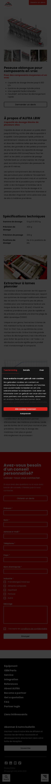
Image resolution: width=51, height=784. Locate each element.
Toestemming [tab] (10, 370)
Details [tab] (26, 370)
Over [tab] (41, 370)
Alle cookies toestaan (25, 409)
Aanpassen (25, 413)
